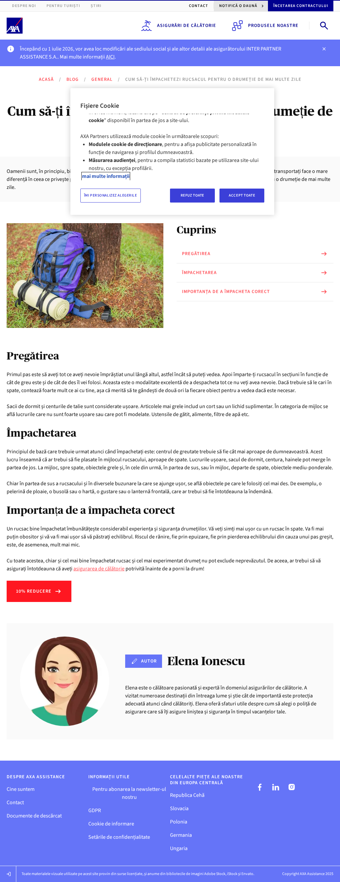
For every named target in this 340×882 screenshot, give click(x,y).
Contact (198, 6)
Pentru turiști (63, 6)
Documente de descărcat (34, 815)
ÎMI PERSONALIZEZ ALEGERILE (110, 195)
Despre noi (24, 6)
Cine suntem (21, 789)
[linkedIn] (276, 787)
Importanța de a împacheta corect (226, 291)
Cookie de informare (111, 823)
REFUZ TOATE (192, 195)
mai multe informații (105, 176)
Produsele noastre (273, 25)
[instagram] (291, 787)
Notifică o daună (238, 6)
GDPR (94, 810)
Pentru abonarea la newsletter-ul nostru (129, 793)
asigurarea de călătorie (99, 568)
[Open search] (324, 25)
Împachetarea (199, 272)
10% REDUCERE (33, 591)
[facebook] (260, 787)
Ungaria (179, 848)
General (102, 79)
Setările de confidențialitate (119, 837)
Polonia (178, 821)
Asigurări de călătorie (186, 25)
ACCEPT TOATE (242, 195)
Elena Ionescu (206, 661)
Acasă (46, 79)
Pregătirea (196, 253)
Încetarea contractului (300, 6)
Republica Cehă (187, 795)
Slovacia (179, 808)
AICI (110, 57)
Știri (96, 6)
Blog (72, 79)
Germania (181, 835)
